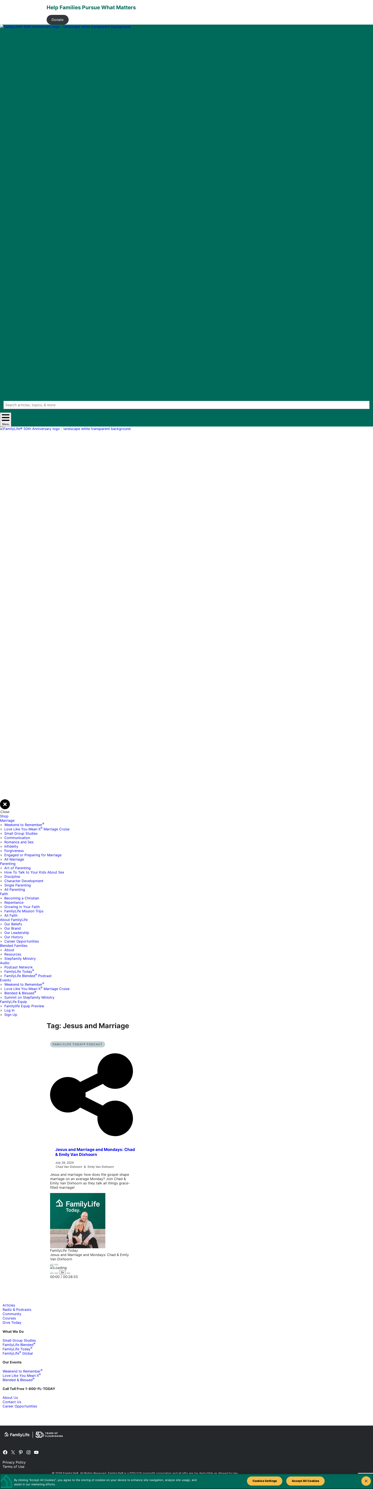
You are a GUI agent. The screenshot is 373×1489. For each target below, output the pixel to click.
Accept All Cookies (305, 1481)
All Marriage (14, 859)
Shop (4, 816)
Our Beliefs (13, 924)
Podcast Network (18, 967)
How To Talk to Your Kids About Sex (34, 872)
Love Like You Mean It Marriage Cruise (37, 829)
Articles (9, 1305)
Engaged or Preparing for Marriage (33, 855)
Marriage (7, 820)
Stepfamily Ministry (20, 958)
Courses (9, 1318)
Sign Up (10, 1014)
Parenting (8, 863)
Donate (57, 19)
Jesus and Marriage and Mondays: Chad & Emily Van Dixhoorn (95, 1152)
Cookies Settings (265, 1481)
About (9, 950)
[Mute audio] (52, 1273)
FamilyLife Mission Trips (23, 911)
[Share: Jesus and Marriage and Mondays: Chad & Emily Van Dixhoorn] (91, 1141)
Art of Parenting (17, 868)
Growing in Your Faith (22, 907)
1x (62, 1272)
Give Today (12, 1322)
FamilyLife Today (19, 971)
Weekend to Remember (24, 825)
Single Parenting (17, 885)
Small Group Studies (21, 833)
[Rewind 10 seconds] (56, 1273)
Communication (17, 838)
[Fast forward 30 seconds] (68, 1273)
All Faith (10, 915)
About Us (10, 1397)
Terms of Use (13, 1466)
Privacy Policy (14, 1462)
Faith (4, 894)
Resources (12, 954)
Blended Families (13, 945)
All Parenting (14, 889)
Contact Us (12, 1402)
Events (5, 980)
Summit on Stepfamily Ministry (29, 997)
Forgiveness (14, 850)
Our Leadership (16, 932)
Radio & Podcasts (17, 1309)
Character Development (23, 881)
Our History (13, 937)
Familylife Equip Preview (24, 1006)
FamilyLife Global (18, 1353)
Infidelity (11, 846)
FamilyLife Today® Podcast (78, 1044)
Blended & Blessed (20, 993)
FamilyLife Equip (13, 1001)
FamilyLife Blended (19, 1345)
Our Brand (12, 928)
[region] (186, 1481)
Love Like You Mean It (22, 1375)
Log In (9, 1010)
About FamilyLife (14, 920)
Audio (4, 963)
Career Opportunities (21, 941)
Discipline (12, 876)
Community (12, 1314)
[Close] (366, 1481)
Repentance (14, 902)
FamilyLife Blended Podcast (28, 976)
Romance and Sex (19, 842)
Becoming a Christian (21, 898)
